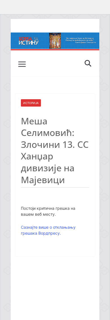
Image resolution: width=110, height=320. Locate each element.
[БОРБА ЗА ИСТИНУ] (55, 36)
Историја (31, 103)
